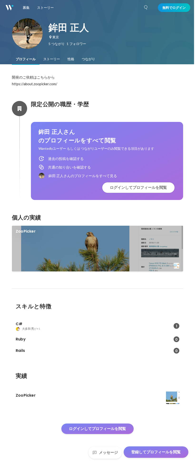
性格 (71, 59)
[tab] (25, 59)
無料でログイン (174, 7)
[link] (97, 248)
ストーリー (51, 59)
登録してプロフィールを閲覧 (156, 452)
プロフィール (26, 59)
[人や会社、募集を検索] (146, 7)
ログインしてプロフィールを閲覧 (138, 187)
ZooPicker (26, 231)
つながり (88, 59)
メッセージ (108, 452)
